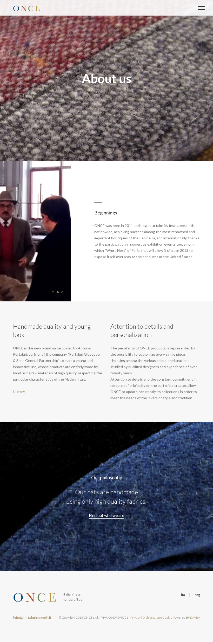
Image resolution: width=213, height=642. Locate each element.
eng (197, 595)
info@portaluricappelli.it (32, 617)
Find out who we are (106, 515)
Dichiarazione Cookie (157, 617)
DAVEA (195, 617)
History (19, 391)
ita (183, 595)
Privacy (135, 617)
